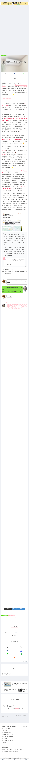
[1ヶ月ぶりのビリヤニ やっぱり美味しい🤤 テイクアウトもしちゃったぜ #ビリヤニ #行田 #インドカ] (14, 422)
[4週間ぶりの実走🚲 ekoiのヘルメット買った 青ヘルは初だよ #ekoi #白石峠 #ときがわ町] (14, 436)
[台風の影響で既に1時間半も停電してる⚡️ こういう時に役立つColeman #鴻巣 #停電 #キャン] (14, 570)
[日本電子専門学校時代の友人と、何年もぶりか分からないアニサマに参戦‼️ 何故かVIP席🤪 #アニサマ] (14, 466)
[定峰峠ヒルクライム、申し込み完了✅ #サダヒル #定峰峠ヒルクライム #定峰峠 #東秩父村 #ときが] (14, 407)
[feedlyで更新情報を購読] (21, 654)
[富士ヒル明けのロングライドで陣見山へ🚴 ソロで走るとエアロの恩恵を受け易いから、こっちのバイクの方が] (14, 496)
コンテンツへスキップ (5, 0)
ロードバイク (12, 615)
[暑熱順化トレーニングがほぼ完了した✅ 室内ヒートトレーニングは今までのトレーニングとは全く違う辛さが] (14, 377)
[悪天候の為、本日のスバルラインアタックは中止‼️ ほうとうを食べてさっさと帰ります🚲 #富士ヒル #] (14, 599)
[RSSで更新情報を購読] (14, 657)
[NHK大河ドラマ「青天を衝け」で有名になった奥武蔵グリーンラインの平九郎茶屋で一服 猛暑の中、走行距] (14, 362)
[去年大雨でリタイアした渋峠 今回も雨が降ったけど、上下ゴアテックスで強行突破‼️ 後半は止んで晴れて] (14, 348)
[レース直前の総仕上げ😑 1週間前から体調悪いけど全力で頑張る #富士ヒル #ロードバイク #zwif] (14, 555)
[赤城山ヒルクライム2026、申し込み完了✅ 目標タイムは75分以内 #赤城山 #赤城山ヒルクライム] (14, 481)
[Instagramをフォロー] (21, 650)
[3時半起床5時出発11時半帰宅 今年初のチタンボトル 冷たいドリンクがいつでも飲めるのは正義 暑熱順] (14, 392)
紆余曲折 (4, 150)
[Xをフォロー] (21, 647)
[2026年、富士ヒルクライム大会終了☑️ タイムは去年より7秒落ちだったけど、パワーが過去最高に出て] (14, 525)
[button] (14, 77)
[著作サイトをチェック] (7, 647)
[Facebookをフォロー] (7, 650)
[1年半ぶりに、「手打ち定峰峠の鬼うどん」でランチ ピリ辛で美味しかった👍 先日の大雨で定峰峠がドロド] (14, 318)
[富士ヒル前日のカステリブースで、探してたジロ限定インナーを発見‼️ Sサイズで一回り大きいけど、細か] (14, 540)
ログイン (17, 708)
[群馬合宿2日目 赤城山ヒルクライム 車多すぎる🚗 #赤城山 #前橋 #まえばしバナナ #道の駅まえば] (14, 333)
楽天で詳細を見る (7, 98)
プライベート (5, 615)
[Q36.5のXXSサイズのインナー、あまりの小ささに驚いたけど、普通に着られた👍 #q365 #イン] (14, 585)
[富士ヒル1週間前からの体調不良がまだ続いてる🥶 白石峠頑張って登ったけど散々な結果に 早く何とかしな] (14, 511)
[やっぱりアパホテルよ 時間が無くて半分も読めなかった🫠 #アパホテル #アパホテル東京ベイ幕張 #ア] (14, 451)
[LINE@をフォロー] (7, 654)
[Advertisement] (14, 19)
